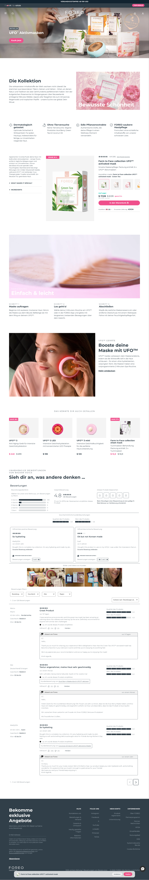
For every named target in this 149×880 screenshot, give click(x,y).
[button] (143, 869)
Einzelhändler (135, 831)
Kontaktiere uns (75, 813)
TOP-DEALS (138, 5)
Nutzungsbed (135, 835)
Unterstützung (114, 819)
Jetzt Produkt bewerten (123, 157)
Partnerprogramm (133, 817)
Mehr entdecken (106, 371)
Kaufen (128, 874)
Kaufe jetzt (16, 40)
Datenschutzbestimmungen (25, 851)
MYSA (137, 827)
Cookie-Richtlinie (133, 849)
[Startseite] (74, 14)
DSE (138, 839)
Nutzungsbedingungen (16, 853)
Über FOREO (135, 813)
